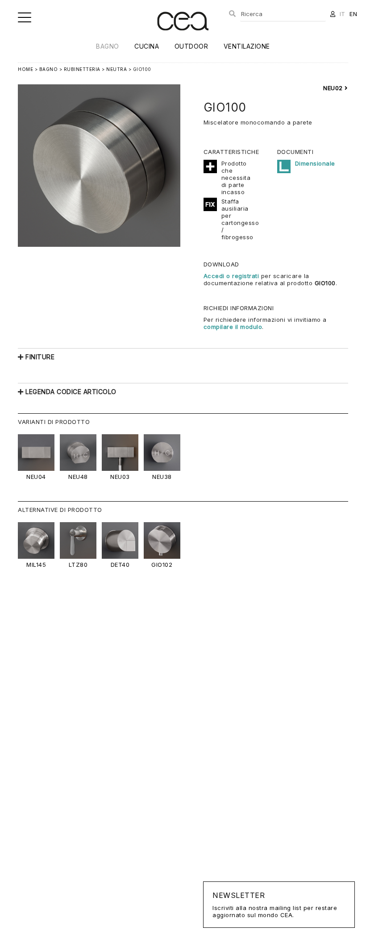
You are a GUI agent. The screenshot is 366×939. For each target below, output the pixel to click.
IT (342, 13)
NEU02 (334, 87)
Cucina (146, 46)
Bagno (107, 46)
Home (25, 69)
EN (353, 13)
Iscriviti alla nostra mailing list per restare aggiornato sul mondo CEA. (274, 904)
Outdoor (191, 46)
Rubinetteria (82, 69)
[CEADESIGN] (183, 37)
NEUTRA (116, 69)
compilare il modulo (233, 326)
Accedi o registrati (231, 275)
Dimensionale (315, 163)
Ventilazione (247, 46)
